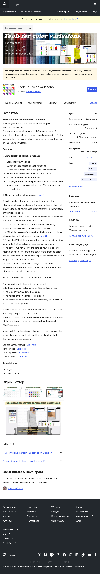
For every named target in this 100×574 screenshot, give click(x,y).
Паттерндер (33, 521)
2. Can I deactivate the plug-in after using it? (24, 461)
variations (92, 169)
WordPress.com (11, 529)
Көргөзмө (32, 507)
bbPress (8, 538)
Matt (6, 534)
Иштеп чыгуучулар (60, 516)
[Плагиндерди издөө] (30, 28)
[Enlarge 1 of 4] (18, 390)
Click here (31, 345)
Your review (74, 211)
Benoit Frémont (33, 91)
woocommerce (90, 174)
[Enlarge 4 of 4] (60, 404)
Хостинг (7, 516)
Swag (80, 521)
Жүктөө (92, 89)
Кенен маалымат (13, 103)
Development (69, 103)
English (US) (92, 157)
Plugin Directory (9, 12)
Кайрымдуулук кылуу (80, 260)
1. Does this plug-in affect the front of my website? (27, 453)
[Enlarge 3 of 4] (60, 390)
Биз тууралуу (9, 507)
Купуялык (7, 521)
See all (94, 211)
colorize (93, 163)
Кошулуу (80, 507)
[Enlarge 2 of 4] (39, 390)
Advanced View (76, 186)
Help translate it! (71, 19)
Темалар (31, 511)
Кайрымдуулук (84, 516)
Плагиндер (32, 516)
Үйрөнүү (55, 507)
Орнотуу (53, 103)
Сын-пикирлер (35, 103)
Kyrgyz (12, 555)
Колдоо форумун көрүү (81, 236)
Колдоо (93, 103)
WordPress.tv (59, 521)
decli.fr (41, 195)
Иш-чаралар (82, 511)
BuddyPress (10, 543)
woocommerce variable (89, 179)
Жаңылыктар (9, 511)
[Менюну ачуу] (96, 4)
